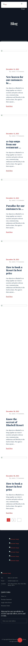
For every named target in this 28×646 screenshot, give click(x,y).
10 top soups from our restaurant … (13, 144)
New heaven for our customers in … (14, 80)
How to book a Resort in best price (14, 270)
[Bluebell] (5, 4)
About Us (3, 596)
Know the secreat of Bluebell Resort (15, 422)
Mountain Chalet (5, 605)
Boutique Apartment (6, 599)
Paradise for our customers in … (15, 207)
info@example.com (13, 580)
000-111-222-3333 (12, 578)
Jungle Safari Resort (6, 602)
